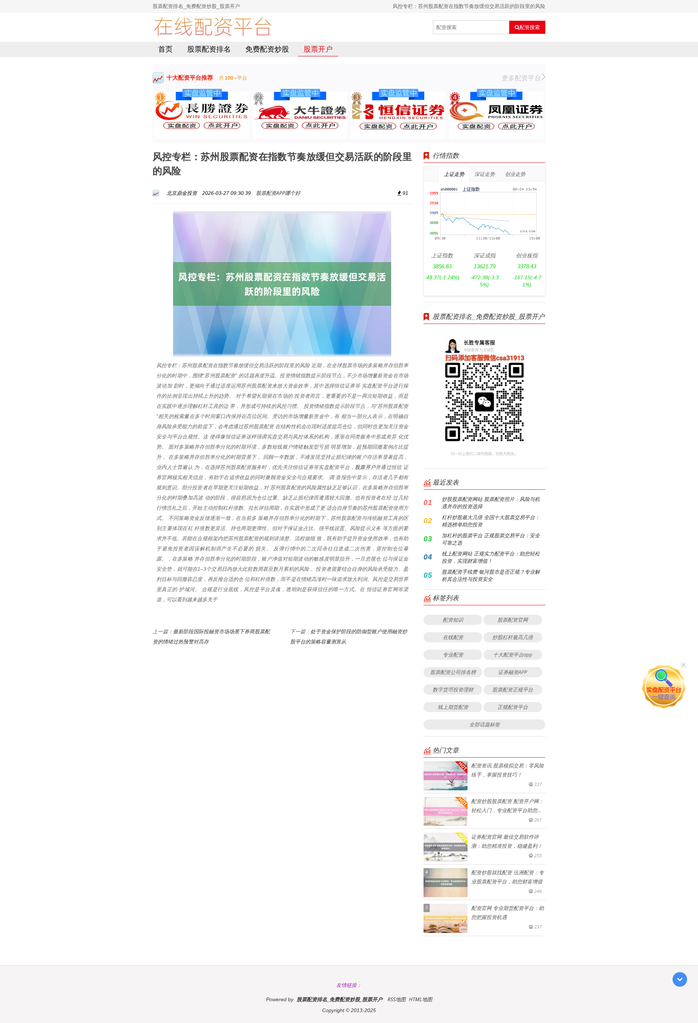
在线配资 (453, 637)
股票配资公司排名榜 (453, 672)
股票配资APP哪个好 (278, 192)
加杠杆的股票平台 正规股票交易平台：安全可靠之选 (491, 539)
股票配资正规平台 (512, 689)
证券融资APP (512, 672)
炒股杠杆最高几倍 (512, 637)
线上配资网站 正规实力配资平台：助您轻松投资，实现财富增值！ (491, 557)
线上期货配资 (453, 706)
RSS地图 (397, 999)
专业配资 (453, 654)
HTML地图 (420, 999)
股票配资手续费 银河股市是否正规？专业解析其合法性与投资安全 (491, 575)
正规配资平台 (512, 706)
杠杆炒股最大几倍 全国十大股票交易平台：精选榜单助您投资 (491, 521)
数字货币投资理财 (453, 689)
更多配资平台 (521, 77)
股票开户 (318, 49)
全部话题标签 (484, 724)
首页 (165, 49)
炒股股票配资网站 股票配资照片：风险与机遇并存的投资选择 (491, 503)
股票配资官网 (512, 619)
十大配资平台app (512, 654)
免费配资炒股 (267, 49)
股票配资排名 (209, 49)
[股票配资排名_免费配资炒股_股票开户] (212, 27)
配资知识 (453, 619)
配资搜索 (530, 27)
